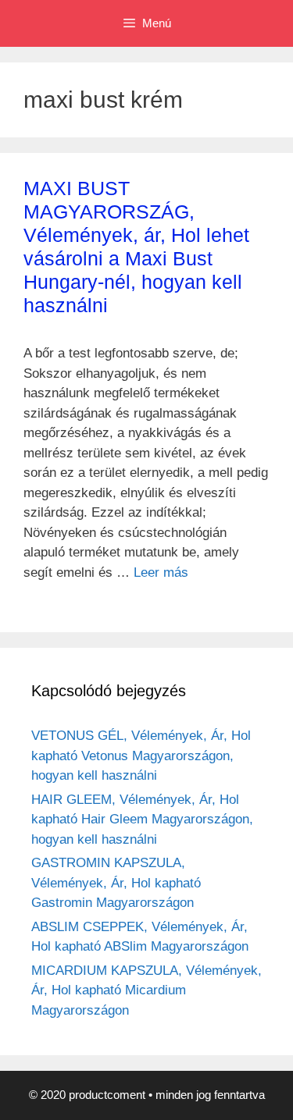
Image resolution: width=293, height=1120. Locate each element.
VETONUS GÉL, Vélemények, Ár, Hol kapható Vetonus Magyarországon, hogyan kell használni (141, 755)
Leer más (161, 572)
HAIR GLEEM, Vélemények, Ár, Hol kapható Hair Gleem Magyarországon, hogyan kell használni (142, 819)
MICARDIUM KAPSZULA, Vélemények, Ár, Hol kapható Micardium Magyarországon (146, 990)
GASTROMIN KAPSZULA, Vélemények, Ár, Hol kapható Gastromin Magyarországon (116, 882)
